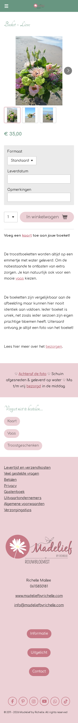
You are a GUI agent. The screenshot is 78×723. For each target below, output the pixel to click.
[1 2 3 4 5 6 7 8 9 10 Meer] (11, 217)
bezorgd (33, 386)
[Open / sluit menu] (6, 6)
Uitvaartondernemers (22, 498)
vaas (20, 278)
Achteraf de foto (32, 374)
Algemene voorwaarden (24, 504)
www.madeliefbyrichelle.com (39, 596)
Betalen (10, 480)
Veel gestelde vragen (21, 474)
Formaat (14, 151)
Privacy (10, 486)
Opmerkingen (19, 190)
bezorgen (54, 347)
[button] (12, 115)
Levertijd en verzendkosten (27, 468)
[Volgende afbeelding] (68, 71)
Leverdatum (17, 171)
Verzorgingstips (17, 510)
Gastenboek (14, 492)
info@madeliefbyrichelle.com (39, 605)
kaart (27, 235)
